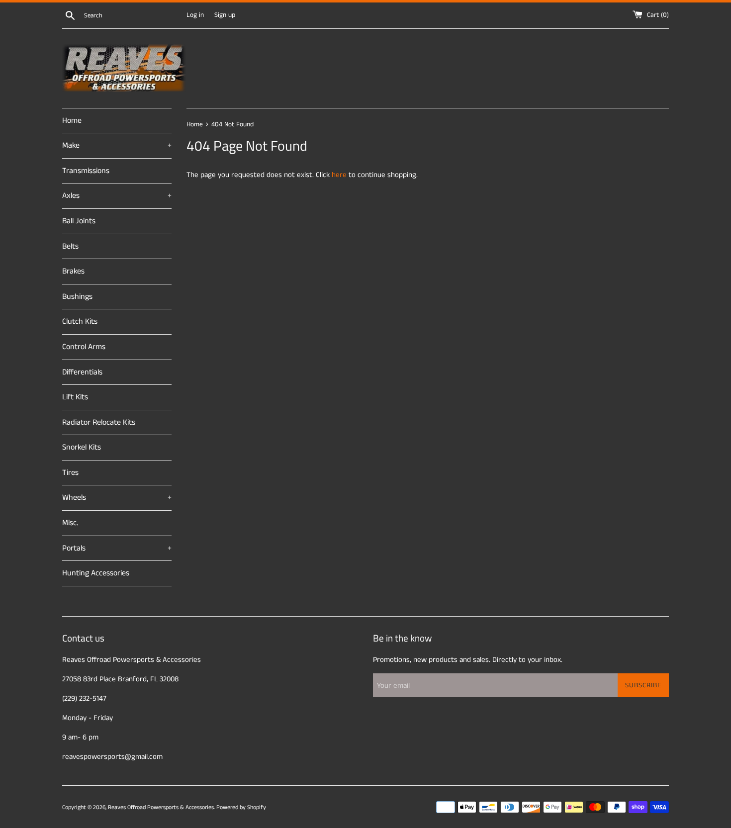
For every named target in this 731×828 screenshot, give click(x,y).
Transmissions (85, 171)
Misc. (70, 523)
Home (72, 120)
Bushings (77, 296)
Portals (117, 548)
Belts (70, 246)
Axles (117, 195)
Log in (195, 15)
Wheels (117, 497)
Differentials (82, 372)
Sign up (224, 15)
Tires (70, 472)
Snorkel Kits (81, 447)
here (339, 175)
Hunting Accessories (95, 573)
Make (117, 145)
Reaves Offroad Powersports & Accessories (161, 807)
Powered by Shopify (241, 807)
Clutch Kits (79, 321)
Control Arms (83, 347)
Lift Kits (75, 397)
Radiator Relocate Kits (98, 422)
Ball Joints (78, 221)
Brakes (73, 271)
